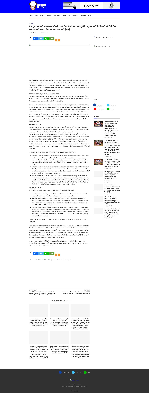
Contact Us (72, 384)
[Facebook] (35, 38)
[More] (57, 38)
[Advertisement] (59, 275)
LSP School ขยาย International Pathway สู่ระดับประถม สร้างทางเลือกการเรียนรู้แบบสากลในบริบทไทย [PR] (112, 188)
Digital (42, 15)
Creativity (57, 15)
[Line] (46, 38)
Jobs (89, 15)
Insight (49, 15)
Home (30, 15)
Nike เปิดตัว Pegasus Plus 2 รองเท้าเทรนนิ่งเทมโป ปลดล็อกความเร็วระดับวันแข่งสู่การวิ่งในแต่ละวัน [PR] (112, 200)
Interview (75, 15)
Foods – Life (66, 15)
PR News (83, 15)
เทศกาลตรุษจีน (68, 259)
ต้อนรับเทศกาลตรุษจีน (57, 259)
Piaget (31, 259)
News (36, 15)
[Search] (119, 15)
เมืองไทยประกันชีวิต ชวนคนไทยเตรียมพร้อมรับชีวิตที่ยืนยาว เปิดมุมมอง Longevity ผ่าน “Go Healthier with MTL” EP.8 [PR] (112, 176)
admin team (34, 32)
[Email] (51, 38)
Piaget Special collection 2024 (43, 259)
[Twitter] (41, 38)
